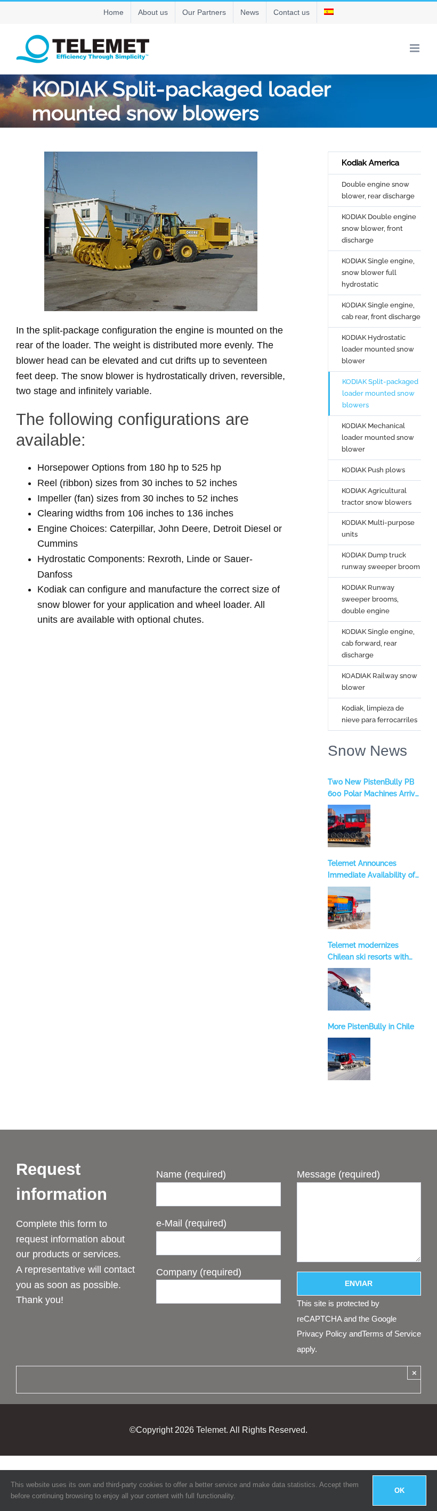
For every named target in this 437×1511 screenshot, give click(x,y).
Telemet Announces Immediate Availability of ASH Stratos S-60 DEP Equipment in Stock (371, 870)
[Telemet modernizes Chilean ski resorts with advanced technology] (349, 989)
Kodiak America (370, 163)
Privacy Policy (322, 1333)
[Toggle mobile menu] (415, 48)
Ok (399, 1491)
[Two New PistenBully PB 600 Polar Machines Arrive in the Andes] (349, 826)
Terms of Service (391, 1333)
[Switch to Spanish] (329, 12)
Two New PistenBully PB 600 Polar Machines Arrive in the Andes (373, 789)
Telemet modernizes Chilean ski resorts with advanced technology (368, 952)
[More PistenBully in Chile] (349, 1059)
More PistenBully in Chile (371, 1026)
